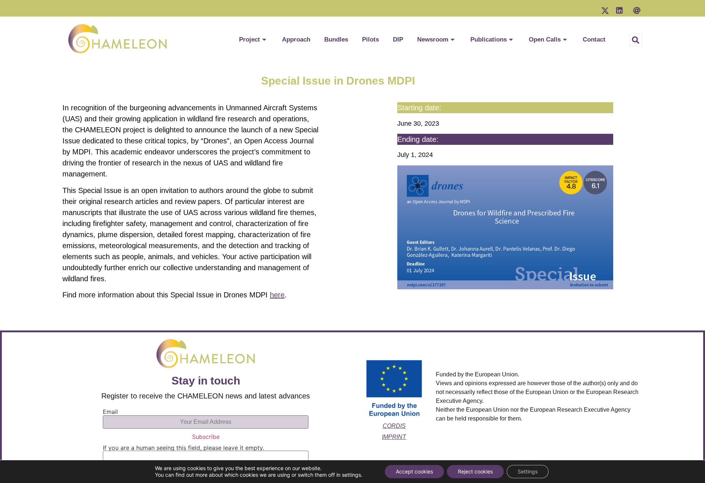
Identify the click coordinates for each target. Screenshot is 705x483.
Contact (594, 39)
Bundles (336, 39)
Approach (296, 39)
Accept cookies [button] (414, 471)
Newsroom (432, 39)
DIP (398, 39)
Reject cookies (475, 471)
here (277, 295)
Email (110, 412)
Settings (528, 471)
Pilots (370, 39)
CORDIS (394, 426)
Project (249, 39)
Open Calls (545, 39)
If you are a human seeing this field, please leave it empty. (183, 448)
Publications (488, 39)
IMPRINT (394, 437)
